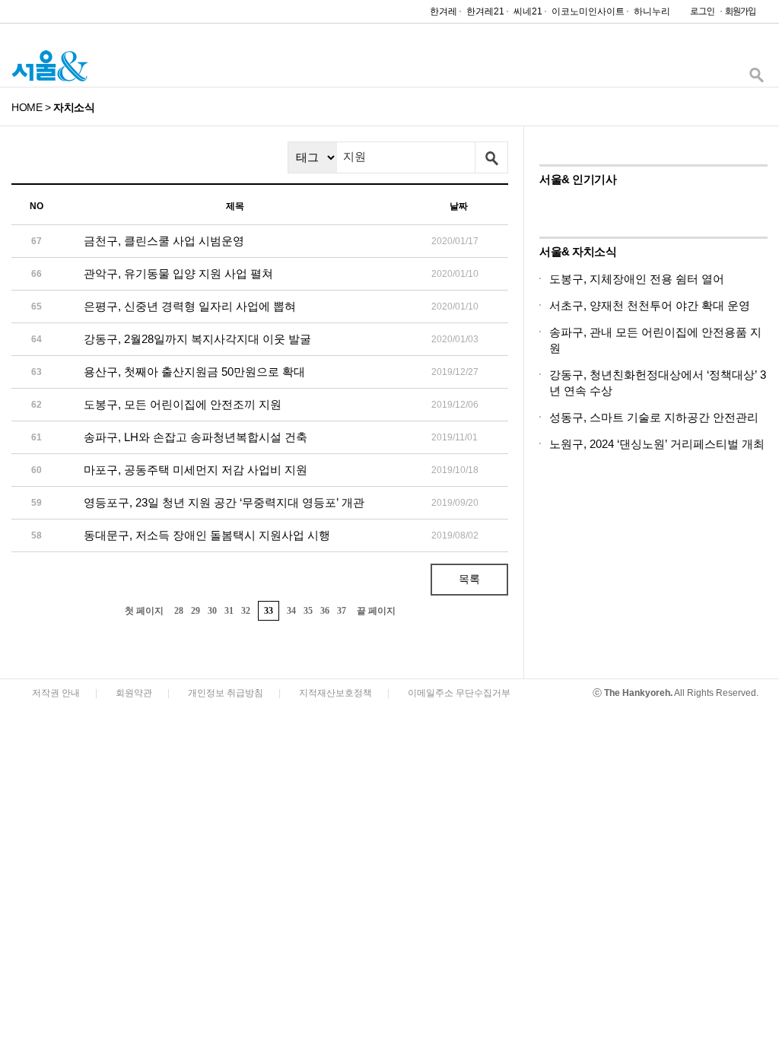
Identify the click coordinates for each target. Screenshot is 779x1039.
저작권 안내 (56, 693)
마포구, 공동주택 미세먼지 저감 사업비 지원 (195, 469)
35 (308, 610)
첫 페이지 (144, 610)
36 (324, 610)
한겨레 (443, 11)
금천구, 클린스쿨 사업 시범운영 (164, 240)
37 (341, 610)
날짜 (459, 206)
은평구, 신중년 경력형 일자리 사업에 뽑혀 (190, 306)
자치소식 (73, 107)
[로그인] (698, 14)
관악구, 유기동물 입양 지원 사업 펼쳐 (178, 273)
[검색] (756, 78)
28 (178, 610)
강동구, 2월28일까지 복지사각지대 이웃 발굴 (197, 338)
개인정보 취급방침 (225, 693)
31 (229, 610)
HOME (26, 107)
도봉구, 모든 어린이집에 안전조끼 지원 (182, 404)
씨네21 (528, 11)
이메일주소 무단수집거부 (459, 693)
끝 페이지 (376, 610)
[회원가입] (739, 14)
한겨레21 (485, 11)
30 (212, 610)
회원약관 (134, 693)
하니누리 (652, 11)
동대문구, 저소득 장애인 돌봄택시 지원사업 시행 (207, 535)
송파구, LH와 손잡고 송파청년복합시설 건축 (195, 437)
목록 (469, 579)
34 (291, 610)
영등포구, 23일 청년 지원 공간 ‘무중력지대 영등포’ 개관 (224, 502)
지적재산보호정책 (335, 693)
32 (245, 610)
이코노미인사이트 (588, 11)
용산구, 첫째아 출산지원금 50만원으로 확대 (194, 371)
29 (195, 610)
